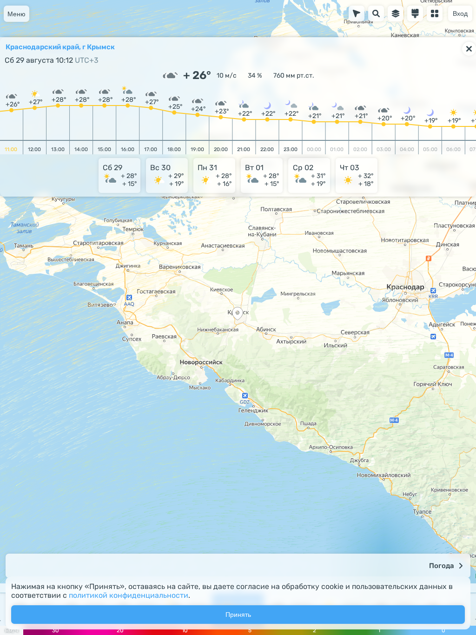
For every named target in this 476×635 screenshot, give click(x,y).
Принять (238, 614)
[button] (237, 314)
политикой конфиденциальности (128, 595)
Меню (16, 14)
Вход (460, 13)
